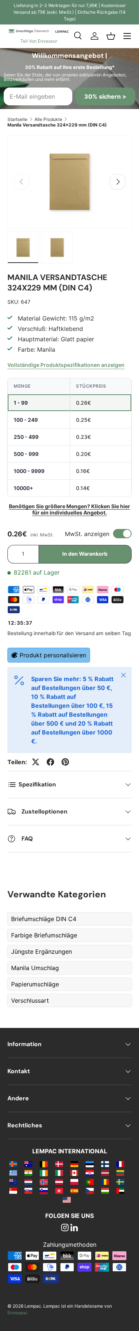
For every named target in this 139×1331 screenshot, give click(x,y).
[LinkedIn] (74, 1228)
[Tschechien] (89, 1190)
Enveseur (16, 1312)
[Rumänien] (105, 1181)
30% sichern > (105, 96)
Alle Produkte (48, 119)
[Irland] (43, 1172)
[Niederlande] (28, 1181)
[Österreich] (59, 1181)
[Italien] (59, 1172)
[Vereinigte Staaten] (66, 1199)
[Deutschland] (74, 1163)
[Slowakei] (28, 1190)
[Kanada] (74, 1172)
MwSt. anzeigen (87, 534)
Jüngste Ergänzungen (41, 951)
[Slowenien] (43, 1190)
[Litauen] (120, 1172)
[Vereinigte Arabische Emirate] (120, 1190)
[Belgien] (43, 1163)
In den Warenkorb (84, 554)
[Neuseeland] (13, 1181)
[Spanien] (74, 1190)
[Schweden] (120, 1181)
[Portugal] (89, 1181)
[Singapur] (13, 1190)
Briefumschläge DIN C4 (43, 919)
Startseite (17, 119)
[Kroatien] (89, 1172)
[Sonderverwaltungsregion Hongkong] (59, 1190)
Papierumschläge (35, 984)
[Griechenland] (13, 1172)
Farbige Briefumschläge (44, 935)
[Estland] (89, 1163)
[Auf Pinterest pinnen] (65, 762)
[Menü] (127, 36)
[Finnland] (105, 1163)
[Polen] (74, 1181)
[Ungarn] (105, 1190)
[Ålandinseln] (13, 1163)
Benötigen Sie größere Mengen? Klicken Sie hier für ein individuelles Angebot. (69, 509)
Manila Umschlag (35, 968)
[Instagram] (65, 1228)
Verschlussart (30, 1000)
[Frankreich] (120, 1163)
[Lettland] (105, 1172)
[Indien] (28, 1172)
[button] (111, 36)
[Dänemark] (59, 1163)
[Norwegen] (43, 1181)
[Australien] (28, 1163)
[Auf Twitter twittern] (35, 762)
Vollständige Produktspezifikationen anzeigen (66, 365)
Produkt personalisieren (53, 655)
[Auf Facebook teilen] (50, 762)
